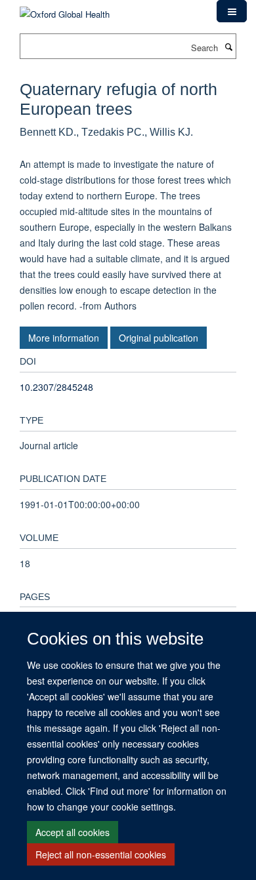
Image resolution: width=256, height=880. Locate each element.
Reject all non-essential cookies (100, 854)
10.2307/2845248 (56, 386)
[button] (232, 11)
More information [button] (63, 337)
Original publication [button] (158, 337)
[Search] (228, 46)
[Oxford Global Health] (65, 9)
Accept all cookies (72, 832)
